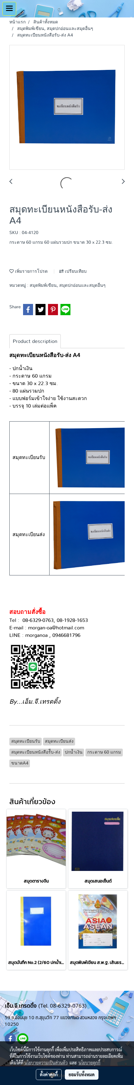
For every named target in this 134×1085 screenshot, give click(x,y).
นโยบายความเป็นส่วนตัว (46, 1062)
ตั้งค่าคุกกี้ (49, 1074)
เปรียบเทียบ (75, 271)
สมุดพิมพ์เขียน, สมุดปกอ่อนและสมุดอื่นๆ (68, 285)
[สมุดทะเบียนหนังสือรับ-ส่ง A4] (67, 107)
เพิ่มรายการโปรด (31, 271)
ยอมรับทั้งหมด (82, 1074)
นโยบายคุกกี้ (89, 1062)
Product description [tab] (35, 341)
